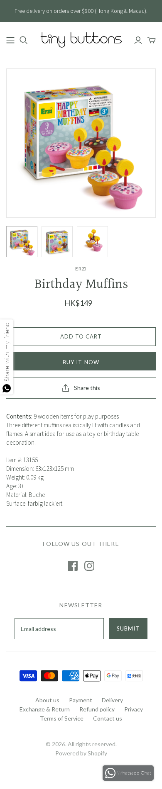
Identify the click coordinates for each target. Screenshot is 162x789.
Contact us (107, 718)
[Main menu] (10, 40)
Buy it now (81, 362)
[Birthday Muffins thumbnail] (21, 241)
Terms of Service (61, 718)
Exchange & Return (45, 709)
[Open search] (24, 40)
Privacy (133, 709)
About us (47, 700)
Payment (80, 700)
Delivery (112, 700)
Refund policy (97, 709)
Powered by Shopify (81, 753)
